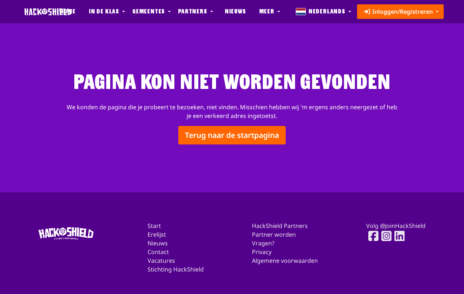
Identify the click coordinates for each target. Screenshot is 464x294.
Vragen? (263, 243)
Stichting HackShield (176, 269)
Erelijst (157, 234)
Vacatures (161, 261)
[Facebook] (371, 236)
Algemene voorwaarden (285, 261)
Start (154, 226)
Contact (158, 252)
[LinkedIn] (397, 236)
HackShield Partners (280, 226)
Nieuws (235, 11)
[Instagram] (384, 236)
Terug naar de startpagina (232, 135)
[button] (106, 12)
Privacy (262, 252)
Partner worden (274, 234)
